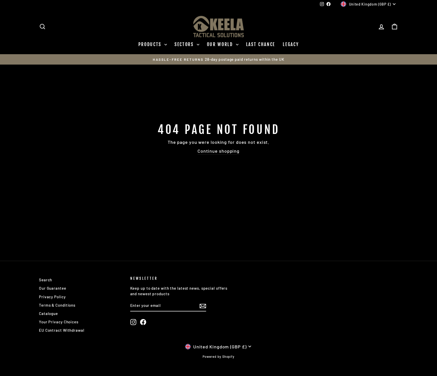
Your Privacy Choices (58, 322)
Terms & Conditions (57, 305)
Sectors (184, 44)
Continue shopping (218, 151)
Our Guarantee (52, 288)
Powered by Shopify (218, 356)
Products (150, 44)
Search (45, 280)
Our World (221, 44)
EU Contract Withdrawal (61, 330)
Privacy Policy (52, 296)
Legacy (291, 44)
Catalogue (48, 313)
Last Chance (260, 44)
